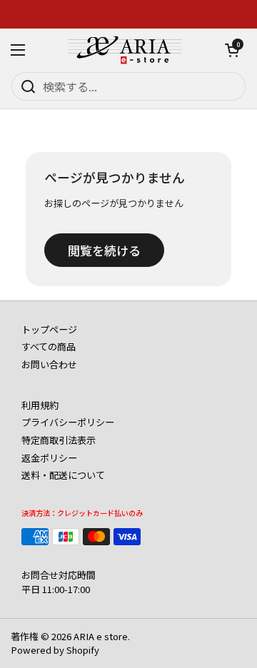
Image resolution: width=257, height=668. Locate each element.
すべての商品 (48, 346)
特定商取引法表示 (58, 440)
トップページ (49, 329)
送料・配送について (63, 475)
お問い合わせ (49, 364)
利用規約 (40, 405)
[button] (232, 50)
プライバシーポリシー (67, 422)
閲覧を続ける (104, 250)
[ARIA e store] (125, 50)
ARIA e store (101, 636)
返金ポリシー (49, 458)
